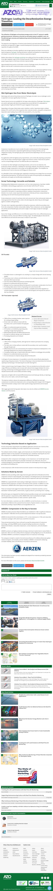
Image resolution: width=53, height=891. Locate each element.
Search (42, 850)
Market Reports (26, 857)
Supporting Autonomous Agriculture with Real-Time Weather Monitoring (23, 795)
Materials (34, 859)
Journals (25, 863)
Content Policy (44, 865)
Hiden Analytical (7, 810)
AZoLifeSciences (16, 855)
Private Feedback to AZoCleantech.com (42, 592)
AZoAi (14, 852)
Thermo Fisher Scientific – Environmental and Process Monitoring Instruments (21, 803)
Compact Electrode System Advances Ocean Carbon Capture (34, 630)
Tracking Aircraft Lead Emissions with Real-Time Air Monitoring (34, 743)
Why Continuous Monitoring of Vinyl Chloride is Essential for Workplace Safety (35, 755)
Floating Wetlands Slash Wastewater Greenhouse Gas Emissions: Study (34, 606)
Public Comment (26, 592)
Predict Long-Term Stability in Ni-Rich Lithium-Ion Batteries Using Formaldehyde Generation (25, 807)
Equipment (25, 853)
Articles (25, 850)
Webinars (25, 855)
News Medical (16, 853)
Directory (25, 852)
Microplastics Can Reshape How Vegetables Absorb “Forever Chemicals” (33, 654)
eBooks (25, 861)
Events (33, 850)
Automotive (10, 816)
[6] (9, 759)
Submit (49, 594)
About (42, 848)
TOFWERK (6, 792)
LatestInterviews (43, 602)
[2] (9, 622)
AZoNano (5, 850)
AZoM (4, 848)
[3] (9, 634)
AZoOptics (5, 853)
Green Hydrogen (36, 853)
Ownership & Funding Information (44, 869)
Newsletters (43, 852)
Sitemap (43, 863)
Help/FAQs (34, 861)
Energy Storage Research (13, 830)
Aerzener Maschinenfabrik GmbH (35, 560)
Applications (35, 855)
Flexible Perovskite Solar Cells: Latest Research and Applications (33, 695)
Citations (5, 570)
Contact (42, 853)
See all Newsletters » (6, 837)
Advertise (43, 855)
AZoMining (5, 857)
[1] (9, 610)
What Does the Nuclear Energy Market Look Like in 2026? (34, 719)
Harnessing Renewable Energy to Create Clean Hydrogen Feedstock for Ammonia (35, 642)
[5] (9, 658)
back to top (46, 874)
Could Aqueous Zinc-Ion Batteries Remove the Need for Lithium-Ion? (35, 707)
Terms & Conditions (43, 858)
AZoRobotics (6, 852)
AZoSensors (15, 848)
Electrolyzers (46, 101)
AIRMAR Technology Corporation (11, 797)
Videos (33, 848)
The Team (34, 863)
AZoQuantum (16, 850)
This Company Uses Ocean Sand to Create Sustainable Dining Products (34, 731)
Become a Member (36, 864)
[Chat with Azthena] (49, 888)
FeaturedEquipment (26, 602)
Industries (34, 857)
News (24, 848)
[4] (9, 646)
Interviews (34, 852)
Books (24, 859)
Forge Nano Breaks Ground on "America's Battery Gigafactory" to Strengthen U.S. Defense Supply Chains (34, 618)
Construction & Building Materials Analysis (17, 823)
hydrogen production (20, 57)
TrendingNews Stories (9, 602)
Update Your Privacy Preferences (12, 889)
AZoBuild (5, 855)
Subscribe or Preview (12, 818)
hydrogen (13, 52)
